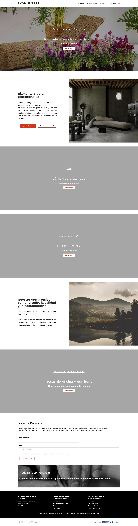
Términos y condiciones (94, 498)
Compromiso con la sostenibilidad (26, 501)
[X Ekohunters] (29, 522)
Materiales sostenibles (24, 503)
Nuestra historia (22, 498)
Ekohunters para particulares (60, 503)
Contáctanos (56, 508)
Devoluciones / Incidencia (95, 508)
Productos (81, 3)
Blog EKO (20, 506)
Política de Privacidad (93, 506)
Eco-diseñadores (92, 3)
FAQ (54, 506)
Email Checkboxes (24, 437)
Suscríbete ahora (27, 458)
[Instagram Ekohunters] (32, 522)
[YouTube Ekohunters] (36, 522)
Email (21, 445)
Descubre (22, 312)
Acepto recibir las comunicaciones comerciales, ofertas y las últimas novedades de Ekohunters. (46, 454)
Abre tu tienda (56, 501)
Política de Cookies (93, 503)
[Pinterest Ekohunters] (26, 522)
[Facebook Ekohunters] (19, 522)
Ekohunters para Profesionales (61, 498)
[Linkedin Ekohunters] (22, 522)
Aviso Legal (91, 501)
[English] (119, 3)
